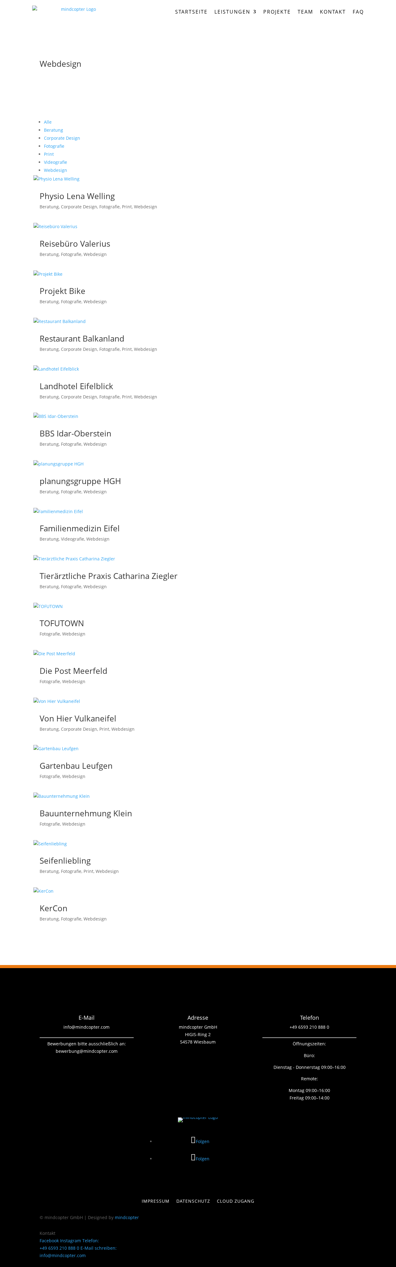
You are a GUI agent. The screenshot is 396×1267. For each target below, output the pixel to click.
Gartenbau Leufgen (76, 765)
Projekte (277, 11)
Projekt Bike (62, 290)
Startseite (191, 11)
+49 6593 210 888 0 (309, 1027)
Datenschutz (193, 1201)
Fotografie (54, 146)
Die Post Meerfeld (73, 670)
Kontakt (333, 11)
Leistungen (232, 11)
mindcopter (127, 1217)
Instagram (70, 1241)
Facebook (49, 1241)
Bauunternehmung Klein (86, 813)
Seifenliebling (65, 860)
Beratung (53, 130)
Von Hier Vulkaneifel (78, 718)
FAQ (358, 11)
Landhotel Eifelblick (76, 386)
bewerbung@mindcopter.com (87, 1051)
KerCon (53, 908)
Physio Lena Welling (77, 196)
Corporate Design (62, 138)
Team (305, 11)
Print (49, 154)
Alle (48, 122)
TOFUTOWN (62, 623)
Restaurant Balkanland (82, 338)
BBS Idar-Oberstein (75, 433)
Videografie (55, 162)
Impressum (156, 1201)
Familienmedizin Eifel (80, 528)
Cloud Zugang (235, 1201)
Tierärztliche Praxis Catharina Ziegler (109, 575)
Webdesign (55, 170)
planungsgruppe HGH (80, 481)
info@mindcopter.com (86, 1027)
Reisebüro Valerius (75, 243)
